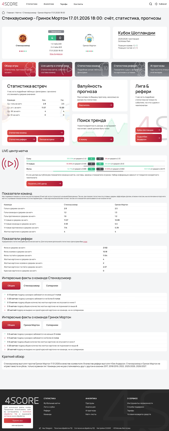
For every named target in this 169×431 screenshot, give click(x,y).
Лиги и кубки (49, 407)
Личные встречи (46, 139)
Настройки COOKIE (104, 428)
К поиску (83, 139)
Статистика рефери (18, 139)
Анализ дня (90, 407)
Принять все (18, 420)
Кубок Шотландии (145, 130)
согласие (7, 416)
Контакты (78, 4)
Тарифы (63, 4)
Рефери (47, 410)
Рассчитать (84, 105)
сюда (85, 241)
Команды (47, 414)
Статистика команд (18, 132)
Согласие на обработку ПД (84, 428)
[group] (19, 69)
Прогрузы (90, 403)
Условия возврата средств (139, 414)
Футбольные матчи (52, 403)
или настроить (17, 425)
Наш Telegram (47, 428)
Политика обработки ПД (63, 428)
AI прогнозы (91, 410)
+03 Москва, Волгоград (121, 428)
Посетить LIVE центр (37, 183)
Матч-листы (91, 414)
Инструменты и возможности (140, 403)
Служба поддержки (135, 407)
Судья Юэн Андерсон (142, 138)
